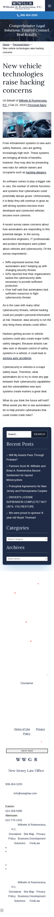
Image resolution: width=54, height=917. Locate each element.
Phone (10, 607)
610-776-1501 (13, 820)
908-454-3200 (28, 15)
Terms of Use (22, 729)
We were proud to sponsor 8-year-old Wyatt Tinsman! (25, 515)
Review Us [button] (16, 859)
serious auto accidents (17, 358)
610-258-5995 (13, 811)
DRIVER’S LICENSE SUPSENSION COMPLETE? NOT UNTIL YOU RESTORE (26, 502)
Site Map (29, 834)
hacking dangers (36, 172)
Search (39, 434)
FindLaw (35, 843)
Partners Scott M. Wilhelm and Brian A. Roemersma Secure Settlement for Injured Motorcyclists (25, 473)
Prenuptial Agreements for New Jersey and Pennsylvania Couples (26, 488)
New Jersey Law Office (26, 770)
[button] (49, 5)
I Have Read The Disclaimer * (26, 742)
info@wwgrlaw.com (25, 793)
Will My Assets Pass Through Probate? (25, 457)
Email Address (16, 622)
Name (10, 593)
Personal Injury (37, 105)
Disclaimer (27, 683)
